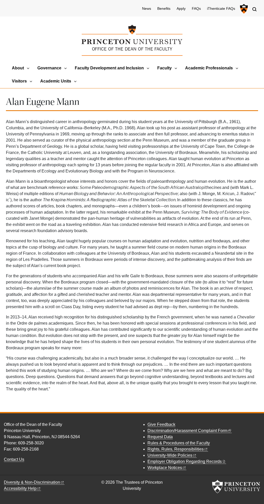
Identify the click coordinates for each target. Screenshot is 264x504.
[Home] (131, 40)
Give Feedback (161, 424)
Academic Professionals (209, 68)
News (146, 9)
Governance (49, 68)
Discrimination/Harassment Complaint (187, 430)
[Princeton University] (243, 9)
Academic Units (55, 81)
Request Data (160, 437)
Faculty (164, 68)
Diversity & (32, 482)
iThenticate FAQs (221, 9)
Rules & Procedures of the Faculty (178, 443)
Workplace (164, 467)
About (18, 68)
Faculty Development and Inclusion (109, 68)
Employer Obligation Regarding (184, 461)
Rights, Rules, (175, 449)
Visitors (19, 81)
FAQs (196, 9)
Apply (181, 9)
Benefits (163, 9)
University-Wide (169, 455)
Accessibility (20, 488)
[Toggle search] (254, 9)
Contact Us (14, 459)
